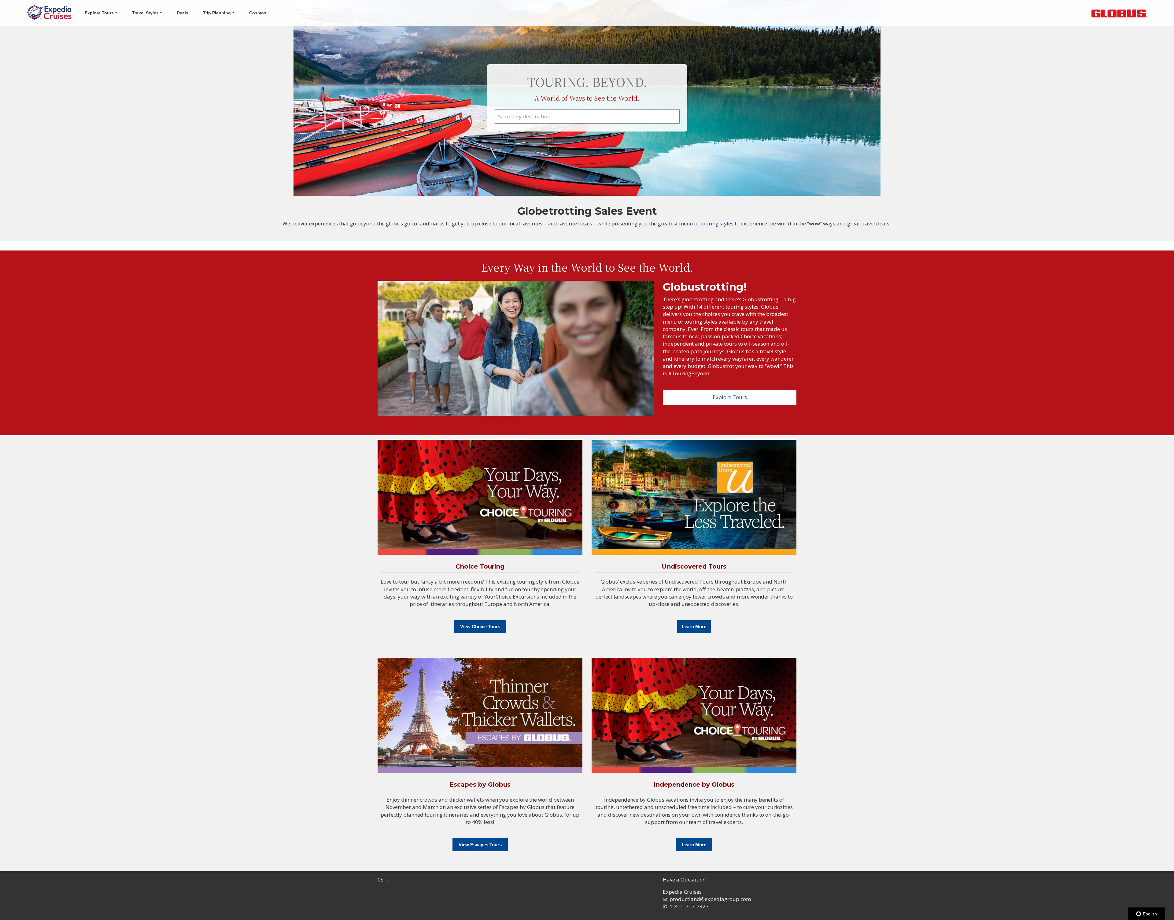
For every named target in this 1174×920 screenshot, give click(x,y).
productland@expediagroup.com (710, 899)
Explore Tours (730, 397)
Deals (182, 12)
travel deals (875, 223)
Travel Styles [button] (145, 12)
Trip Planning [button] (217, 12)
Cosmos (257, 12)
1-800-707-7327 (689, 906)
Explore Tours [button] (99, 12)
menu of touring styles (707, 223)
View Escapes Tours (480, 844)
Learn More (694, 626)
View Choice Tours (480, 626)
